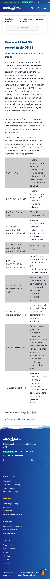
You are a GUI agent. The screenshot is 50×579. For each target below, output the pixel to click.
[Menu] (44, 8)
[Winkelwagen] (32, 8)
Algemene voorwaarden (12, 575)
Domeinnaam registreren (13, 526)
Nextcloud (7, 507)
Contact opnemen (10, 549)
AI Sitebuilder (8, 511)
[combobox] (22, 28)
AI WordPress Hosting (11, 485)
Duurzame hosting (10, 492)
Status (5, 552)
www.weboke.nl (29, 572)
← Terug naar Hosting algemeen (20, 419)
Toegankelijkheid (29, 575)
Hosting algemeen (25, 19)
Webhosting (7, 481)
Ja (29, 412)
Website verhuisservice (12, 514)
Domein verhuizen (10, 530)
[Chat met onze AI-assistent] (43, 572)
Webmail (6, 563)
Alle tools (6, 560)
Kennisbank (9, 19)
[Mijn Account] (38, 8)
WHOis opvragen (9, 533)
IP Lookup (6, 556)
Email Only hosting (10, 504)
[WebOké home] (12, 8)
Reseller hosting (9, 488)
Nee (34, 412)
